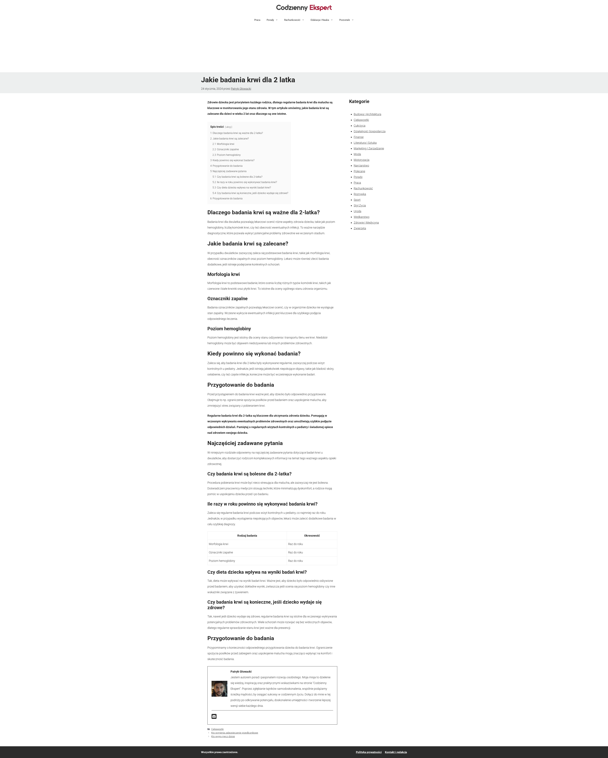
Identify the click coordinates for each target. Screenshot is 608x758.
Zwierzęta (360, 228)
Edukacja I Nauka (320, 20)
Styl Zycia (360, 205)
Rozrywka (360, 194)
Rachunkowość (292, 20)
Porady (270, 20)
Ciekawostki (217, 729)
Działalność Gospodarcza (370, 131)
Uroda (357, 211)
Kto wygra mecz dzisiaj (223, 736)
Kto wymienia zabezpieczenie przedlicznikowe (234, 732)
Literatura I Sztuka (365, 142)
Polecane (359, 171)
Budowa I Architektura (367, 114)
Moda (357, 154)
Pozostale (344, 20)
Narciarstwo (361, 165)
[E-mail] (214, 717)
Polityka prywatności (369, 752)
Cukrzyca (359, 125)
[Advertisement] (304, 48)
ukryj (228, 127)
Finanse (359, 137)
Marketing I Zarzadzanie (369, 148)
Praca (257, 20)
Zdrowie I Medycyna (366, 222)
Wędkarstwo (361, 217)
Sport (357, 199)
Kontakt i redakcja (396, 752)
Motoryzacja (361, 159)
